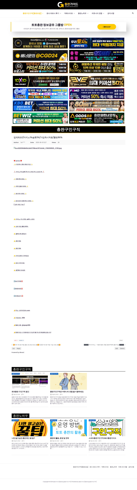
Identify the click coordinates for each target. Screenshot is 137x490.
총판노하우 (82, 13)
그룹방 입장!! (107, 27)
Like (15, 340)
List (14, 348)
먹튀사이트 (68, 13)
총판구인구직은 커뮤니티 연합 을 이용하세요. (67, 392)
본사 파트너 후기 (53, 13)
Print (121, 340)
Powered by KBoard (18, 352)
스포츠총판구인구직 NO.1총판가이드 (102, 438)
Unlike (21, 340)
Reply (18, 348)
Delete (122, 348)
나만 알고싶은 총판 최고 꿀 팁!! (23, 438)
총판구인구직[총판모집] (32, 13)
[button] (42, 13)
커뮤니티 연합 (97, 13)
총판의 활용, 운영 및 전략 (59, 438)
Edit (117, 348)
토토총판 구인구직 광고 (20, 392)
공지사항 (110, 13)
